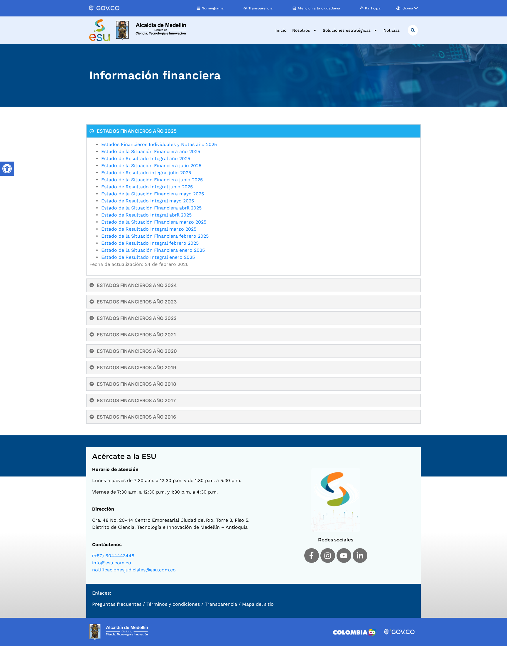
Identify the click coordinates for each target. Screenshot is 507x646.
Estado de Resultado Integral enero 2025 (148, 257)
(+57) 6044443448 (113, 555)
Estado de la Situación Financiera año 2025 (150, 151)
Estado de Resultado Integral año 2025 (145, 158)
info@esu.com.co (111, 563)
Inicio (281, 30)
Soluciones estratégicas (347, 30)
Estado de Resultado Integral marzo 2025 (148, 229)
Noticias (391, 30)
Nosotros (301, 30)
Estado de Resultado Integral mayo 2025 (147, 201)
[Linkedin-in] (360, 555)
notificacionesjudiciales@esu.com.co (134, 570)
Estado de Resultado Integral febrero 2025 (150, 243)
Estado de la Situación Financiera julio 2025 (151, 165)
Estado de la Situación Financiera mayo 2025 (152, 194)
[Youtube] (344, 555)
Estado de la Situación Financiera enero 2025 (153, 250)
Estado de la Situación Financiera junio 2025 (152, 179)
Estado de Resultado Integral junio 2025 (147, 186)
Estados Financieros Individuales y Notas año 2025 (159, 144)
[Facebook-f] (311, 555)
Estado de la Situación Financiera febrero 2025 (155, 236)
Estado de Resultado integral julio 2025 (146, 172)
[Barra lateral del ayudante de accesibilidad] (7, 169)
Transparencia (221, 604)
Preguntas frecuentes (116, 604)
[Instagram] (327, 555)
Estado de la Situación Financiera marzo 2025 (153, 222)
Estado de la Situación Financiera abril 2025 (151, 208)
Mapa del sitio (258, 604)
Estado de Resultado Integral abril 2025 (146, 215)
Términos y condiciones (173, 604)
